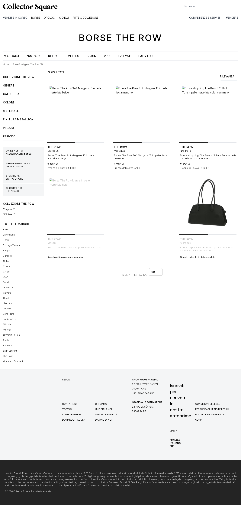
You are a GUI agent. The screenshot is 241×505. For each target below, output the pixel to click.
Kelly (52, 56)
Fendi (6, 282)
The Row (8, 356)
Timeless (72, 56)
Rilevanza (227, 76)
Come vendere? (71, 414)
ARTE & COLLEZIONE (85, 17)
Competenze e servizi (204, 17)
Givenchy (8, 287)
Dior (5, 276)
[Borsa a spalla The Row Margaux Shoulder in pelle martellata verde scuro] (207, 204)
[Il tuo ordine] (229, 7)
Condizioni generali (207, 403)
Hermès (7, 303)
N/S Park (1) (9, 214)
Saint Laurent (10, 350)
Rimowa (7, 345)
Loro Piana (8, 313)
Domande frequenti (75, 419)
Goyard (7, 292)
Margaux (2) (9, 209)
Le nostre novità (106, 414)
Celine (6, 261)
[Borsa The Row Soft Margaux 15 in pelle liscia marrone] (141, 112)
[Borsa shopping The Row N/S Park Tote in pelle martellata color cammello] (207, 112)
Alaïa (5, 229)
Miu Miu (7, 324)
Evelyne (124, 56)
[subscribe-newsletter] (186, 431)
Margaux (11, 56)
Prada (6, 340)
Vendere (232, 17)
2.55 (107, 56)
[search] (181, 4)
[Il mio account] (237, 7)
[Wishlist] (221, 7)
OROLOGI (49, 17)
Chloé (6, 271)
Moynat (7, 329)
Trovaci (67, 409)
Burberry (7, 255)
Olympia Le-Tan (11, 335)
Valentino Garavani (13, 361)
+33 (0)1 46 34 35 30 (143, 393)
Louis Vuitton (10, 319)
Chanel (7, 266)
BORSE (35, 17)
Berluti (6, 240)
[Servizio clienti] (212, 7)
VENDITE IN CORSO (15, 17)
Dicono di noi (103, 419)
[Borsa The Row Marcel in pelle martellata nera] (75, 204)
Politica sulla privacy (209, 414)
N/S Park (34, 56)
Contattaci (69, 403)
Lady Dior (146, 56)
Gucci (6, 298)
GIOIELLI (64, 17)
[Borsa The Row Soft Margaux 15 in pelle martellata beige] (75, 112)
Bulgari (6, 250)
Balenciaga (9, 234)
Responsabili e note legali (212, 409)
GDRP (198, 419)
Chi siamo (101, 403)
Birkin (91, 56)
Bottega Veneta (11, 245)
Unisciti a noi (103, 409)
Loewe (7, 308)
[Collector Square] (29, 6)
